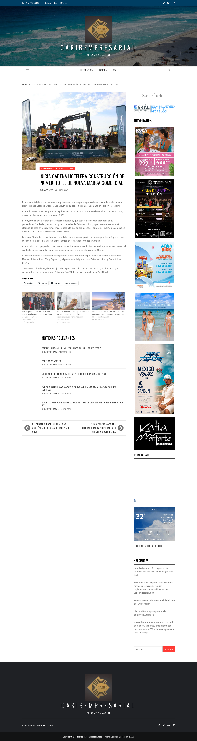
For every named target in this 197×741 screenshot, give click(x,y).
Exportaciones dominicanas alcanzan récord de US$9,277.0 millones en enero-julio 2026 (83, 404)
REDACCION (48, 189)
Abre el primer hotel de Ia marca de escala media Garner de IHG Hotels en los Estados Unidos (37, 314)
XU (132, 736)
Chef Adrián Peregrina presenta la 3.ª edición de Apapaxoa (151, 613)
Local (114, 70)
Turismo (69, 168)
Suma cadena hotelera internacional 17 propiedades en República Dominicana (98, 428)
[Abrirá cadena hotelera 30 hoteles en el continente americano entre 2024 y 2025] (108, 301)
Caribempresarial (98, 47)
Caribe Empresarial (51, 352)
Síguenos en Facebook (148, 545)
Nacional (103, 70)
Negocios (59, 168)
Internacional (87, 70)
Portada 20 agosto (51, 361)
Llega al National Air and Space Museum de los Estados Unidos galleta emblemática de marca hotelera (73, 314)
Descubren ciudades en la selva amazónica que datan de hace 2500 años (50, 428)
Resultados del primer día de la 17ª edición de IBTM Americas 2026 (74, 374)
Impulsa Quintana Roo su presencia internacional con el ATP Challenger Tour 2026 (153, 571)
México (63, 3)
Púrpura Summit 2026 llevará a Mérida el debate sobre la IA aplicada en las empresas (79, 388)
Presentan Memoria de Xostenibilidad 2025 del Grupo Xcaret (71, 348)
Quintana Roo (50, 3)
